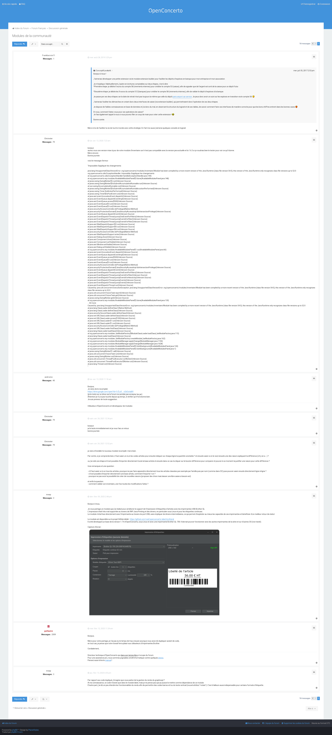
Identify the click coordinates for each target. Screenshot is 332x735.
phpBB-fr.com (17, 732)
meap (48, 495)
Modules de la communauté (31, 36)
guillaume (48, 631)
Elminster (48, 138)
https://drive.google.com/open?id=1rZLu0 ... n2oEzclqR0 (110, 392)
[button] (312, 43)
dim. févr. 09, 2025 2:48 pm (100, 497)
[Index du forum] (166, 11)
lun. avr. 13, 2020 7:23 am (99, 141)
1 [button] (315, 44)
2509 (54, 634)
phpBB (15, 730)
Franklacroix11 (48, 55)
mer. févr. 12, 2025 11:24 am (101, 628)
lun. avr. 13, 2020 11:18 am (100, 379)
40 (54, 380)
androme (49, 377)
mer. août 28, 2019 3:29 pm (100, 57)
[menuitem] (22, 4)
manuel (108, 660)
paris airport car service (182, 97)
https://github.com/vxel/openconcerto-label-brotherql (152, 519)
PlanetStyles (33, 730)
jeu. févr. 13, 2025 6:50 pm (100, 673)
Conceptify (100, 71)
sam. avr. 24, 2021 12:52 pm (101, 444)
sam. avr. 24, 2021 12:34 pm (101, 418)
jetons (160, 658)
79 (54, 142)
